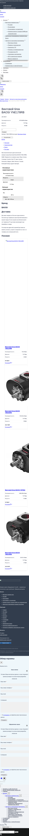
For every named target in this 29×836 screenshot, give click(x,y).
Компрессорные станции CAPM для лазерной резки (17, 32)
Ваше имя (3, 681)
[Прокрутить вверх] (1, 779)
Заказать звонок (5, 81)
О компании (8, 63)
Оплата (5, 70)
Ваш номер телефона (6, 687)
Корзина (4, 617)
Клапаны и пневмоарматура (15, 49)
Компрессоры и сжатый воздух (13, 65)
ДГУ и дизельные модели (15, 56)
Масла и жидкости (13, 58)
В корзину (4, 132)
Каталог (4, 613)
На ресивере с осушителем (15, 29)
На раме (10, 24)
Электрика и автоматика (14, 54)
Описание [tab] (6, 142)
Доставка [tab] (6, 149)
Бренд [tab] (5, 147)
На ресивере (11, 27)
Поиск (16, 832)
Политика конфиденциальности (10, 625)
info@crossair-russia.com (9, 7)
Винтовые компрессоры (8, 594)
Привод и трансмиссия (14, 45)
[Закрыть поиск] (1, 829)
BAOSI (3, 139)
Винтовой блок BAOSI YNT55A (15, 490)
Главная (4, 609)
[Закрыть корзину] (1, 662)
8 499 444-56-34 (7, 5)
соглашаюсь (6, 715)
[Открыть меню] (1, 94)
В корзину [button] (7, 363)
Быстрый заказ (7, 137)
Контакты (5, 68)
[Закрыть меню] (0, 786)
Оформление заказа (7, 623)
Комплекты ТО (12, 47)
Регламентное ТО (13, 52)
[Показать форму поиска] (1, 76)
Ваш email (3, 694)
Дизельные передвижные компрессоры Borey (16, 37)
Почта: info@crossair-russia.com (11, 790)
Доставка (5, 72)
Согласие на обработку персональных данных (13, 627)
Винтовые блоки (12, 43)
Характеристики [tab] (8, 145)
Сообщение (4, 700)
